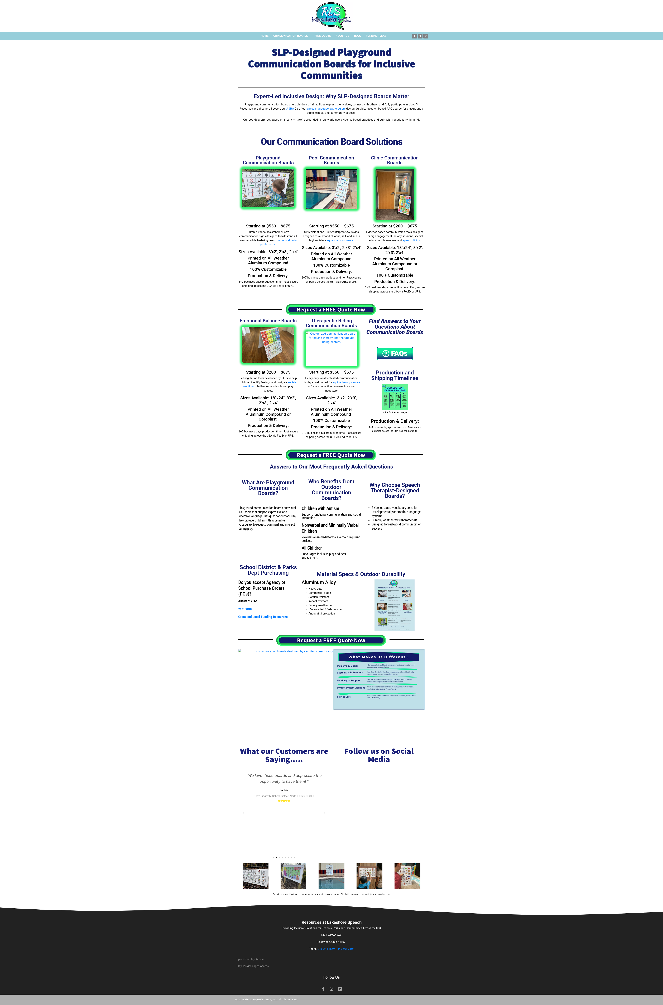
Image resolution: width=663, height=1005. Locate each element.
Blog (357, 35)
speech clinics (411, 240)
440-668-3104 (345, 948)
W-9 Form (245, 609)
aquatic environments (340, 240)
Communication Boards (290, 35)
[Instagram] (425, 36)
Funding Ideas (376, 35)
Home (264, 35)
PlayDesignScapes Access (253, 966)
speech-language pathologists (326, 108)
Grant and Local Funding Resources (263, 617)
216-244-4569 (326, 948)
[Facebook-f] (414, 36)
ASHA (290, 108)
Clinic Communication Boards (395, 160)
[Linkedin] (420, 36)
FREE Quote (322, 35)
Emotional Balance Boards (268, 321)
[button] (273, 857)
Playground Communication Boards (268, 160)
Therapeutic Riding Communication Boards (331, 323)
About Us (342, 35)
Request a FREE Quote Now (331, 309)
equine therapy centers (346, 382)
